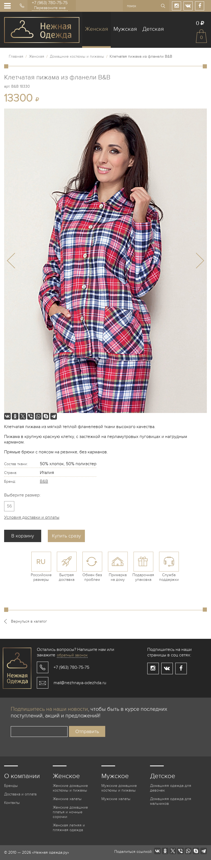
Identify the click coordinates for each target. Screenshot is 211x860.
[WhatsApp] (38, 416)
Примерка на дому (118, 577)
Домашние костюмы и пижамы (77, 56)
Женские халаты (67, 799)
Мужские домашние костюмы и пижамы (119, 788)
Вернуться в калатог (29, 621)
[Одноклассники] (15, 416)
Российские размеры (41, 577)
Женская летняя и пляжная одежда (69, 827)
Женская (96, 29)
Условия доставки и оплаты (31, 517)
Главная (16, 56)
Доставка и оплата (20, 794)
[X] (23, 416)
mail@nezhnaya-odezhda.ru (80, 683)
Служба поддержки (169, 577)
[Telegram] (53, 416)
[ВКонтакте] (7, 416)
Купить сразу (66, 536)
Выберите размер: (22, 495)
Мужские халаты (116, 799)
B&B (44, 481)
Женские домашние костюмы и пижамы (70, 788)
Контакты (12, 802)
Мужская (125, 29)
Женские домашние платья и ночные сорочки (70, 812)
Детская (153, 29)
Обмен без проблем (92, 577)
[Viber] (30, 416)
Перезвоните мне (50, 7)
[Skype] (46, 416)
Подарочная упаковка (143, 577)
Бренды (11, 785)
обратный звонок (72, 655)
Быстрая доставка (66, 577)
